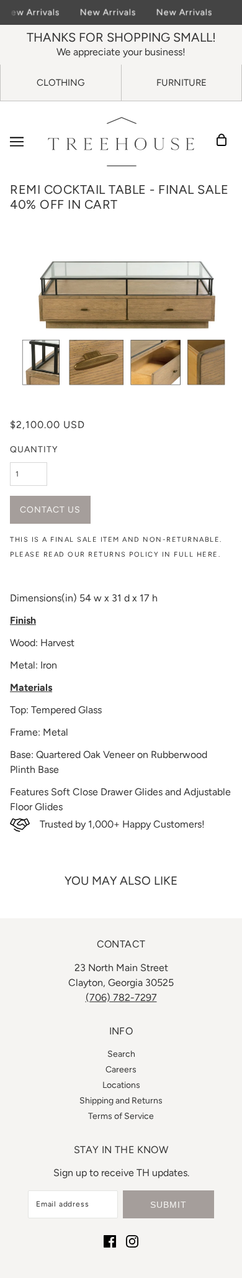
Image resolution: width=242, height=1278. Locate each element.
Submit (168, 1205)
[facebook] (110, 1240)
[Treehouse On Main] (121, 142)
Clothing (60, 82)
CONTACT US (50, 509)
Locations (121, 1085)
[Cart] (225, 141)
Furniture (181, 82)
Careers (121, 1069)
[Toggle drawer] (17, 142)
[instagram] (132, 1240)
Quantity (34, 449)
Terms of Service (121, 1116)
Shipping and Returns (121, 1100)
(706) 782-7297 (121, 997)
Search (121, 1054)
